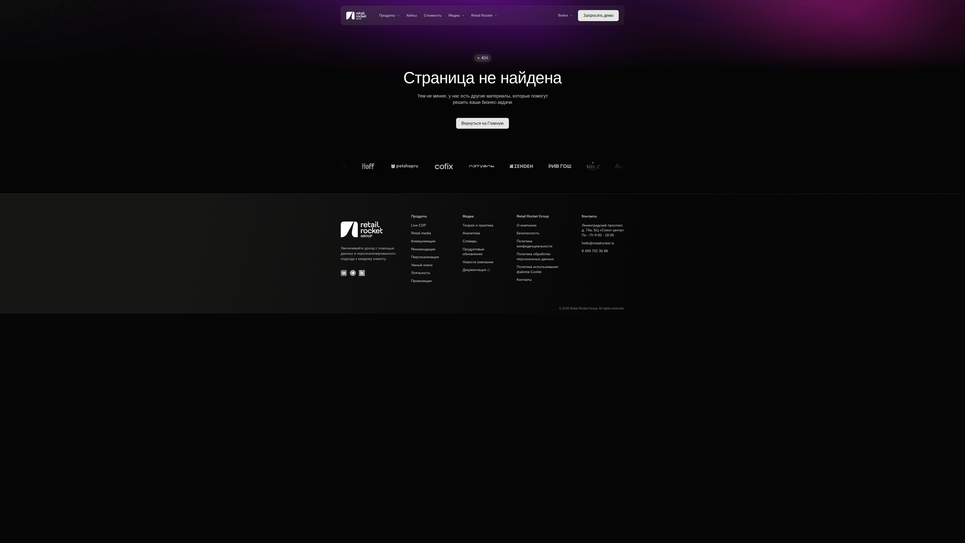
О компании (527, 225)
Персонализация (425, 257)
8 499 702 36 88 (595, 251)
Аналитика (471, 233)
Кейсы (412, 15)
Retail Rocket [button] (481, 15)
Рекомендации (423, 249)
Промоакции (421, 281)
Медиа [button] (454, 15)
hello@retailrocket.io (598, 243)
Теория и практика (478, 225)
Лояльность (420, 273)
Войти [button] (563, 15)
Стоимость (433, 15)
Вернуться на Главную (482, 123)
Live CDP (418, 225)
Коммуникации (423, 241)
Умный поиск (421, 265)
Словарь (470, 241)
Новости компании (478, 262)
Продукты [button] (387, 15)
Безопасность (528, 233)
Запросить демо (598, 15)
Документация (475, 270)
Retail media (421, 233)
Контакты (524, 280)
